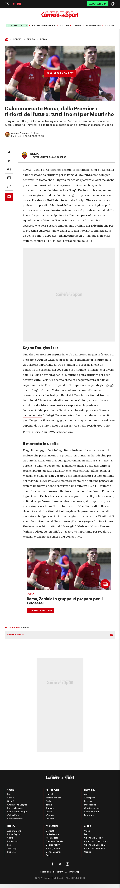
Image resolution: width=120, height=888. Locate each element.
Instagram (58, 871)
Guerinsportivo (92, 808)
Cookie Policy (53, 844)
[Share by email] (9, 178)
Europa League (15, 808)
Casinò (109, 25)
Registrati (12, 851)
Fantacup (89, 815)
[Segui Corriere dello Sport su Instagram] (67, 864)
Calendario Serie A (44, 25)
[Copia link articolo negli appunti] (9, 186)
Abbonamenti (14, 830)
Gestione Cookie (54, 841)
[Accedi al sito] (113, 4)
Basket (49, 801)
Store (10, 837)
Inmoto (88, 801)
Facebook (45, 871)
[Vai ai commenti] (9, 197)
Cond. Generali (53, 851)
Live (19, 4)
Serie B (10, 801)
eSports (50, 815)
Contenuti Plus (17, 25)
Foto (86, 834)
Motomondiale (53, 797)
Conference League (17, 811)
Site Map (12, 848)
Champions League (17, 804)
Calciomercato (15, 818)
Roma (43, 39)
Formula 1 (50, 794)
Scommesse (93, 25)
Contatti (50, 830)
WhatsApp (74, 871)
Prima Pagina (13, 834)
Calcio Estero (14, 815)
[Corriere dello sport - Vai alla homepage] (59, 14)
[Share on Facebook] (9, 152)
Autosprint (89, 797)
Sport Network (91, 811)
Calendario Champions (96, 841)
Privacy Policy (53, 848)
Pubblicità (12, 841)
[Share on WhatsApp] (9, 169)
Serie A (31, 39)
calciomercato (32, 415)
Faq (48, 855)
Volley (49, 811)
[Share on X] (9, 161)
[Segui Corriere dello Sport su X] (60, 864)
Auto (86, 794)
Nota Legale (52, 837)
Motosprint (90, 804)
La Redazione (52, 834)
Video (87, 830)
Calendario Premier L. (95, 848)
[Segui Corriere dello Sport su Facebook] (52, 864)
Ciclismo (50, 818)
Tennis (77, 25)
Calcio (64, 25)
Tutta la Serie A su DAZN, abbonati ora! (48, 432)
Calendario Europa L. (94, 844)
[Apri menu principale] (7, 4)
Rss (9, 844)
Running (50, 808)
